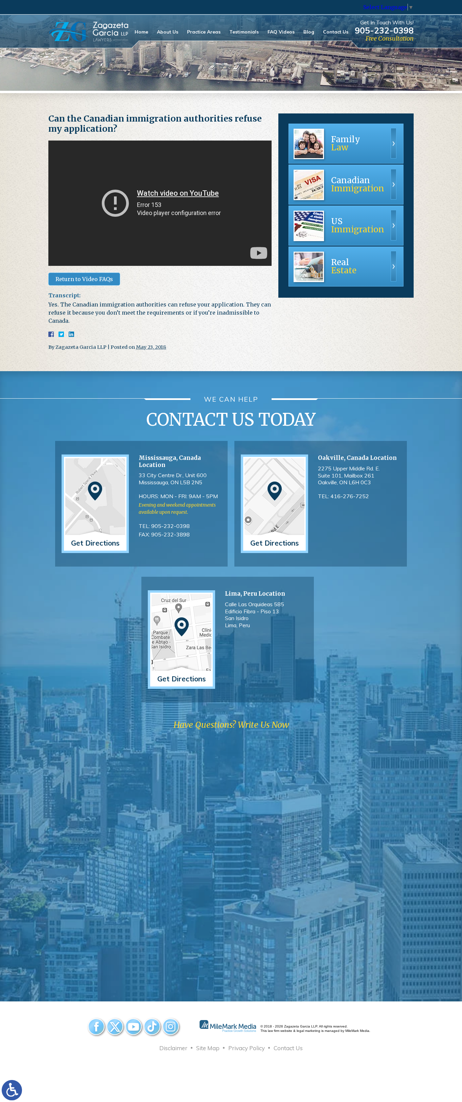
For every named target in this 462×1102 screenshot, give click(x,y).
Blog (308, 32)
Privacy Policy (246, 1048)
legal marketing (308, 1031)
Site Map (208, 1048)
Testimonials (244, 32)
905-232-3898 (170, 534)
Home (141, 32)
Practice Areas (204, 32)
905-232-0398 (384, 30)
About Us (167, 32)
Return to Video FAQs (84, 279)
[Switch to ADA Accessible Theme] (12, 1090)
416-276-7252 (349, 496)
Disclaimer (173, 1048)
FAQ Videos (281, 32)
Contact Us (335, 32)
